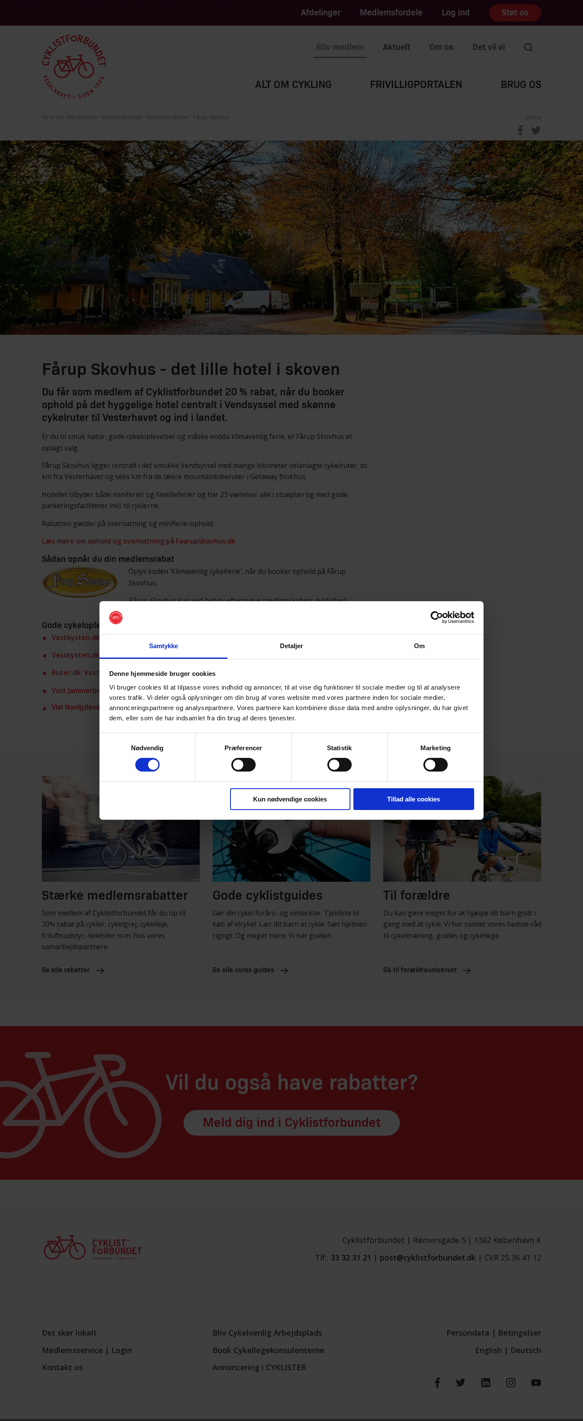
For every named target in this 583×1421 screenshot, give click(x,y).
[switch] (243, 765)
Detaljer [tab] (291, 645)
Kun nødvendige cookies (290, 799)
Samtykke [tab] (163, 645)
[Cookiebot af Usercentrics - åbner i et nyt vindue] (436, 617)
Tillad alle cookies (413, 799)
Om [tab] (419, 645)
